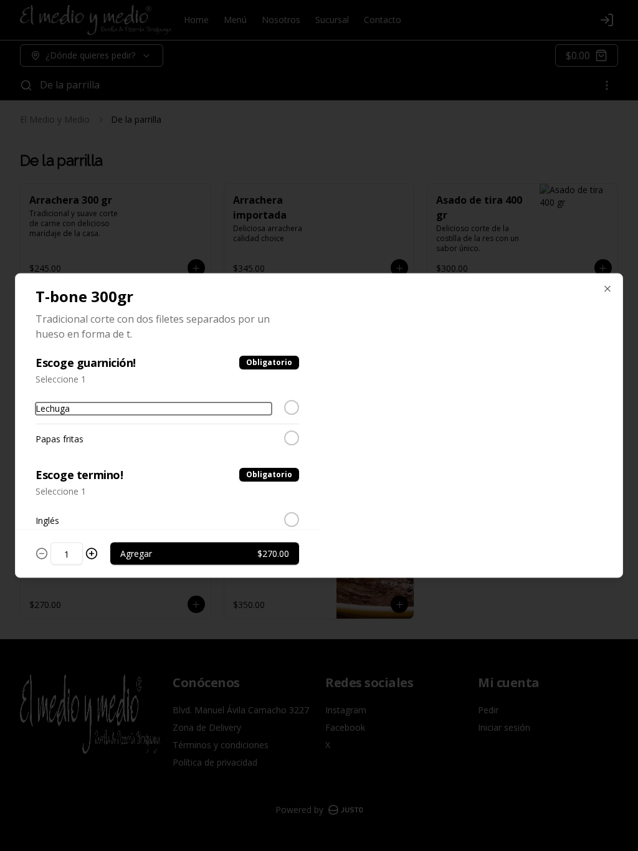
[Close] (607, 289)
